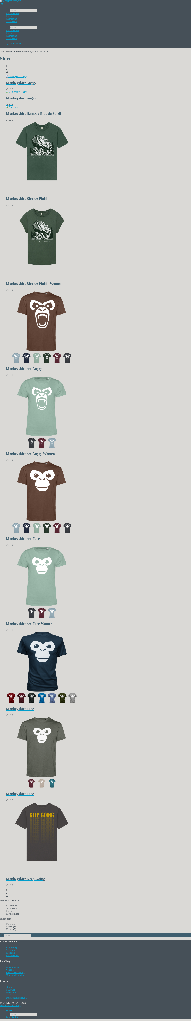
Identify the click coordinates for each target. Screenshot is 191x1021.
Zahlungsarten (12, 967)
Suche (9, 1010)
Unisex (9, 929)
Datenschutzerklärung (16, 997)
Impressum (11, 992)
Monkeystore (6, 51)
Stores (9, 987)
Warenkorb (12, 1017)
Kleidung (10, 16)
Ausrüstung (11, 18)
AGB (8, 995)
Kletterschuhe (12, 13)
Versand (10, 970)
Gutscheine (11, 21)
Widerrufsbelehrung (15, 972)
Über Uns (10, 989)
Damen (9, 924)
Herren (9, 926)
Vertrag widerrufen (15, 975)
